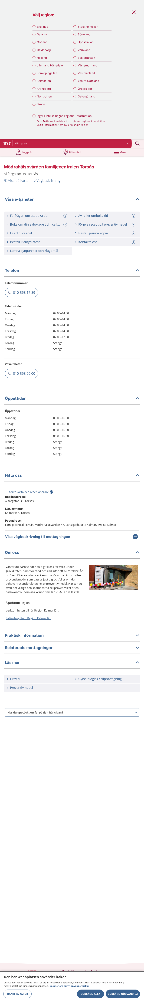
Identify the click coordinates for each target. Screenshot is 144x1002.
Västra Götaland (88, 81)
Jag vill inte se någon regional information (64, 116)
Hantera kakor (17, 994)
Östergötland (86, 96)
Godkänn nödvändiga (123, 994)
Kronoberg (44, 88)
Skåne (41, 104)
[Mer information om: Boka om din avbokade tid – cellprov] (66, 224)
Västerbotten (86, 57)
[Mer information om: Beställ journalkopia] (134, 233)
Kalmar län (44, 81)
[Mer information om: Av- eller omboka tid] (134, 215)
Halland (42, 57)
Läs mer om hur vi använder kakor (69, 985)
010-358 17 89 (24, 292)
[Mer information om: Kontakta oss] (134, 242)
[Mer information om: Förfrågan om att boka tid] (66, 215)
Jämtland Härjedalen (50, 65)
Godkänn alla (90, 994)
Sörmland (84, 34)
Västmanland (86, 73)
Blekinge (42, 26)
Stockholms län (88, 26)
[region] (72, 986)
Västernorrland (87, 65)
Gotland (42, 42)
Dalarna (42, 34)
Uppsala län (85, 42)
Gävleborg (44, 50)
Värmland (84, 50)
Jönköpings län (47, 73)
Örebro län (85, 88)
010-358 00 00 (24, 373)
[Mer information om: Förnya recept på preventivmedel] (134, 224)
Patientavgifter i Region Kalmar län (28, 618)
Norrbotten (44, 96)
